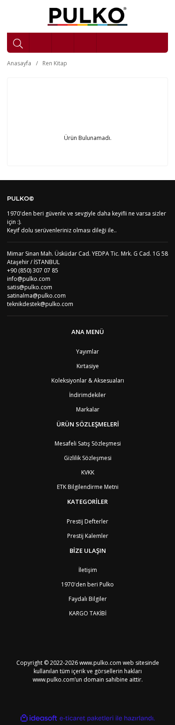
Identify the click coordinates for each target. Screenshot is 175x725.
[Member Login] (63, 43)
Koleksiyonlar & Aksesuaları (87, 380)
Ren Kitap (54, 63)
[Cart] (85, 43)
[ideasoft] (38, 718)
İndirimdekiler (87, 395)
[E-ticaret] (86, 718)
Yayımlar (87, 352)
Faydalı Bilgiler (88, 599)
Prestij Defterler (87, 521)
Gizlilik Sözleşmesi (88, 458)
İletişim (87, 570)
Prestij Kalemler (87, 536)
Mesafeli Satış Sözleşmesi (88, 443)
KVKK (87, 472)
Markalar (87, 409)
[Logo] (87, 16)
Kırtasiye (88, 366)
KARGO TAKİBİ (87, 613)
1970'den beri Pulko (87, 584)
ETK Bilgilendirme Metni (88, 487)
